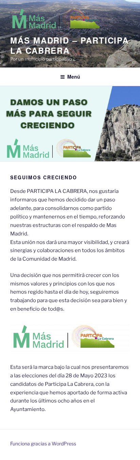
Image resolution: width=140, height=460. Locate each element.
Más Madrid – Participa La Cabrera (69, 45)
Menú (73, 76)
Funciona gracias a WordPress (43, 443)
